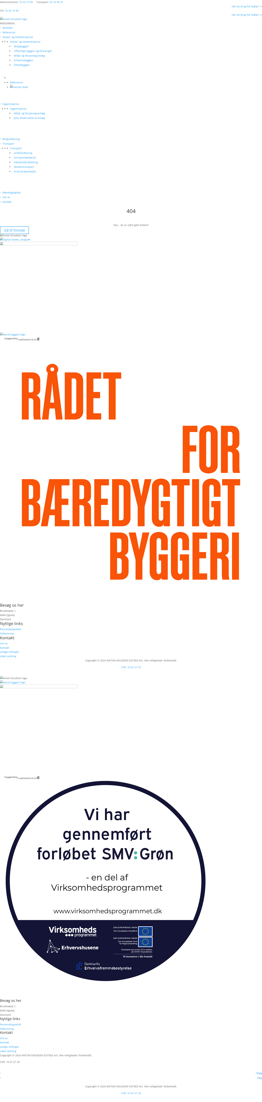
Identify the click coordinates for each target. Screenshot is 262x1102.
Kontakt (7, 202)
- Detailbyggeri (21, 65)
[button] (7, 23)
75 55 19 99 (26, 2)
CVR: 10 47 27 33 (131, 667)
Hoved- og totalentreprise (17, 37)
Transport (8, 143)
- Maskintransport (23, 167)
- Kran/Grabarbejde (24, 171)
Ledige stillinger (9, 652)
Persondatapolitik (10, 629)
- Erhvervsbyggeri (22, 60)
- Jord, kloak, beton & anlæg (28, 118)
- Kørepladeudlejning (25, 162)
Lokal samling (8, 656)
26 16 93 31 (56, 2)
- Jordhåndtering (22, 153)
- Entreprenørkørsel (24, 157)
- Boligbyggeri (20, 46)
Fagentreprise (10, 104)
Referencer (9, 32)
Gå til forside (14, 230)
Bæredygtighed (11, 192)
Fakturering (7, 633)
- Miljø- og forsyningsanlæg (28, 55)
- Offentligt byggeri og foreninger (32, 51)
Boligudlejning (11, 139)
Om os (6, 197)
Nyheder (7, 27)
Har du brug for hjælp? (247, 6)
